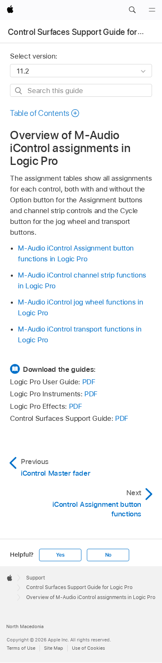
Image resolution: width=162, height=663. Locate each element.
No (108, 555)
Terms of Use (21, 648)
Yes (60, 555)
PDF (89, 382)
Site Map (53, 648)
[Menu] (152, 10)
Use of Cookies (88, 648)
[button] (132, 10)
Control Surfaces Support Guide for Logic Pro (79, 587)
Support (35, 578)
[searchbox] (81, 90)
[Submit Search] (19, 90)
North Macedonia (25, 626)
